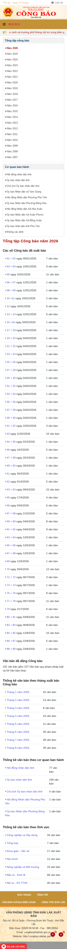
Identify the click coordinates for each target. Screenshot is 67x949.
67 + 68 (11, 553)
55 (8, 497)
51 (8, 473)
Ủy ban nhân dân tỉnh (19, 779)
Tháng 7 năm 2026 (18, 739)
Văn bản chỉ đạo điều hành (19, 902)
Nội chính (12, 858)
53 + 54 (11, 489)
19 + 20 (11, 338)
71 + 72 (11, 577)
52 (8, 481)
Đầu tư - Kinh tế (16, 874)
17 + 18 (11, 330)
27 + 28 (11, 370)
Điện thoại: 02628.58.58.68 (23, 928)
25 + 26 (11, 362)
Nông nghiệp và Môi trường (23, 866)
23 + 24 (11, 354)
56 (8, 505)
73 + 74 (11, 585)
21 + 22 (11, 346)
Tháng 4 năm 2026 (18, 715)
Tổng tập (42, 895)
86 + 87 (11, 640)
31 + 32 (11, 385)
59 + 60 (11, 521)
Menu (13, 24)
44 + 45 (11, 441)
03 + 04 (11, 266)
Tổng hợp (12, 843)
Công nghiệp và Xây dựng (22, 835)
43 (8, 433)
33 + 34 (11, 393)
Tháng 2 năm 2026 (18, 700)
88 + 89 (11, 648)
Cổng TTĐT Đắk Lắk (53, 902)
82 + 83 (11, 624)
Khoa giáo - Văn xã (18, 851)
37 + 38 (11, 409)
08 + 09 (11, 290)
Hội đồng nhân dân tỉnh (20, 767)
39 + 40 (11, 417)
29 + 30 (11, 377)
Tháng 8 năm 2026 (18, 747)
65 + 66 (11, 545)
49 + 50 (11, 465)
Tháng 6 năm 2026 (18, 731)
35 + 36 (11, 401)
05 (8, 274)
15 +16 (11, 322)
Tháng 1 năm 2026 (18, 692)
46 (8, 449)
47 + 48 (11, 457)
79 (8, 609)
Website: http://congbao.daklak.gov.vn (33, 936)
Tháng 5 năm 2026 (18, 723)
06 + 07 (11, 282)
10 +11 (11, 298)
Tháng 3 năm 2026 (18, 707)
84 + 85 (11, 632)
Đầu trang (24, 895)
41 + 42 (11, 425)
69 (8, 561)
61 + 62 (11, 529)
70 (8, 569)
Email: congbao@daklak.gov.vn (34, 932)
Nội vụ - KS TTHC (17, 882)
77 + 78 (11, 601)
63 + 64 (11, 537)
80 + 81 (11, 616)
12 (8, 306)
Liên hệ (58, 2)
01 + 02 (11, 258)
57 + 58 (11, 513)
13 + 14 (11, 314)
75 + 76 (11, 593)
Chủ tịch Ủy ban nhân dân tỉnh (24, 791)
